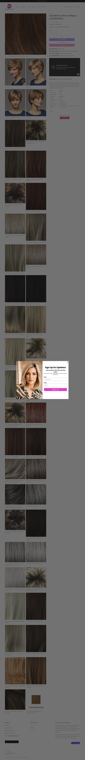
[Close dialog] (67, 362)
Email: (45, 382)
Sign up (55, 390)
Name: (45, 377)
